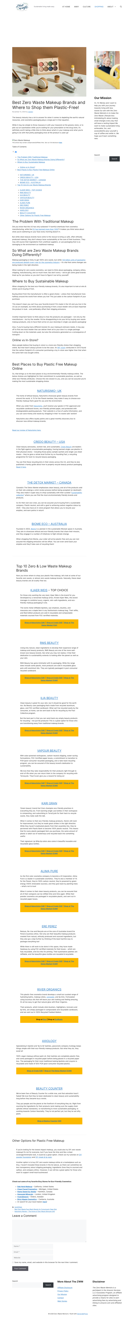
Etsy (45, 1019)
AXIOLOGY (24, 210)
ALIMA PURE (25, 203)
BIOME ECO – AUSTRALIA (30, 182)
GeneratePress (82, 1314)
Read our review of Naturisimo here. (26, 430)
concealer (50, 997)
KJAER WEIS (38, 590)
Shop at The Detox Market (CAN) (58, 1071)
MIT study (61, 348)
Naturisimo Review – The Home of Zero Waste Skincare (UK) (35, 1211)
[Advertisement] (68, 28)
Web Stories (62, 1301)
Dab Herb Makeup (24, 1187)
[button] (121, 7)
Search (97, 155)
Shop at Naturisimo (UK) (35, 623)
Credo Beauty (66, 447)
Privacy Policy (62, 1291)
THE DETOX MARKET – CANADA (33, 180)
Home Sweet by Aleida (26, 1192)
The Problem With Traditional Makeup (32, 157)
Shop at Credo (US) (54, 623)
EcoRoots (59, 1019)
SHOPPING (99, 7)
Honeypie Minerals (25, 1194)
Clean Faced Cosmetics (27, 1189)
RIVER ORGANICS (27, 208)
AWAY (76, 7)
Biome (33, 529)
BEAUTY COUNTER (27, 213)
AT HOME (66, 7)
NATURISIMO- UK (27, 175)
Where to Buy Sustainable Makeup (31, 162)
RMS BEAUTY (25, 193)
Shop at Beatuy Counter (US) (49, 1121)
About (110, 7)
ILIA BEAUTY (25, 195)
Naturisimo (38, 406)
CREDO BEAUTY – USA (29, 177)
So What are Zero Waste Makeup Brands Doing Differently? (41, 160)
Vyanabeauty (23, 1197)
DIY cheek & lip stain (44, 1157)
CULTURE (87, 7)
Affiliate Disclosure (64, 1288)
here (60, 142)
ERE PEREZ (24, 205)
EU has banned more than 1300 (45, 229)
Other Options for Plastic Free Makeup (35, 215)
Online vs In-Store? (27, 167)
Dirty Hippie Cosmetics (27, 1199)
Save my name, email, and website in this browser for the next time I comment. (46, 1262)
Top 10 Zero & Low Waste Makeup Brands (34, 185)
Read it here (21, 467)
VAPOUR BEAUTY (27, 198)
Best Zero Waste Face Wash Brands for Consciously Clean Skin (36, 1209)
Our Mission (62, 1294)
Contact (60, 1298)
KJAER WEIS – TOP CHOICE (31, 190)
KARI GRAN (24, 200)
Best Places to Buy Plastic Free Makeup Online (36, 170)
